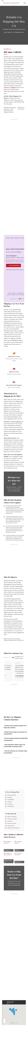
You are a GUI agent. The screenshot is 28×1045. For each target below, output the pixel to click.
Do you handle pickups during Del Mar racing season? (16, 739)
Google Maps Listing (7, 952)
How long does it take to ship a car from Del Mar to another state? (14, 745)
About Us (5, 973)
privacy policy (18, 1038)
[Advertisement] (14, 134)
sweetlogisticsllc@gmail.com (9, 945)
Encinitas (14, 340)
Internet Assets (10, 1038)
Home (4, 970)
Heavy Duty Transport (8, 985)
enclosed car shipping (10, 87)
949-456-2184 (16, 491)
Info (3, 992)
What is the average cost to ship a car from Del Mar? (15, 733)
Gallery (4, 988)
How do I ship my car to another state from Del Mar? (15, 752)
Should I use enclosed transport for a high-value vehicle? (15, 726)
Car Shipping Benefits (8, 981)
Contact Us (5, 996)
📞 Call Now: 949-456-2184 (13, 265)
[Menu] (24, 3)
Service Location (6, 977)
